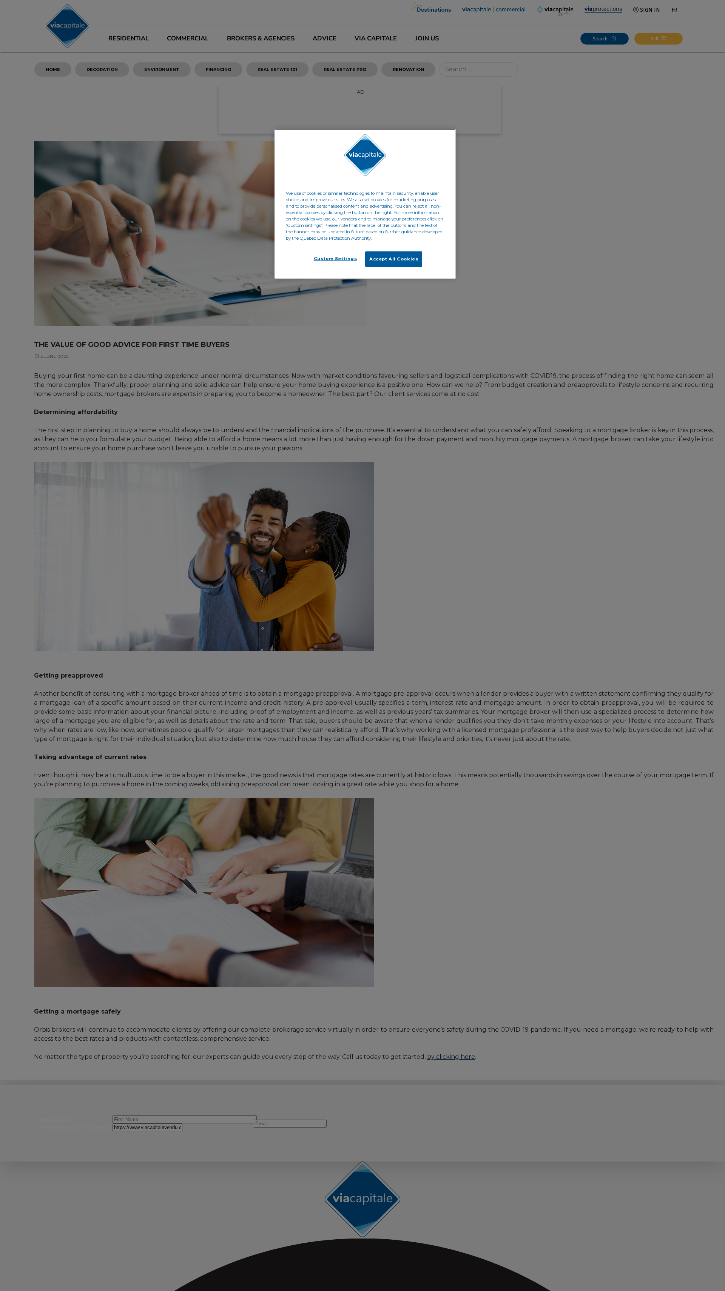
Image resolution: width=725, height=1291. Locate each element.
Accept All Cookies (393, 259)
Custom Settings (335, 258)
